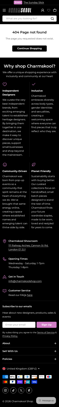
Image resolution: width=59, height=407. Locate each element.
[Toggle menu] (4, 10)
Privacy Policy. (10, 336)
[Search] (52, 18)
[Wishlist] (49, 10)
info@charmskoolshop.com (25, 281)
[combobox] (29, 19)
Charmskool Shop (22, 401)
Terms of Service (46, 332)
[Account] (42, 10)
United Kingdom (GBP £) (22, 368)
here (30, 295)
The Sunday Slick (33, 2)
